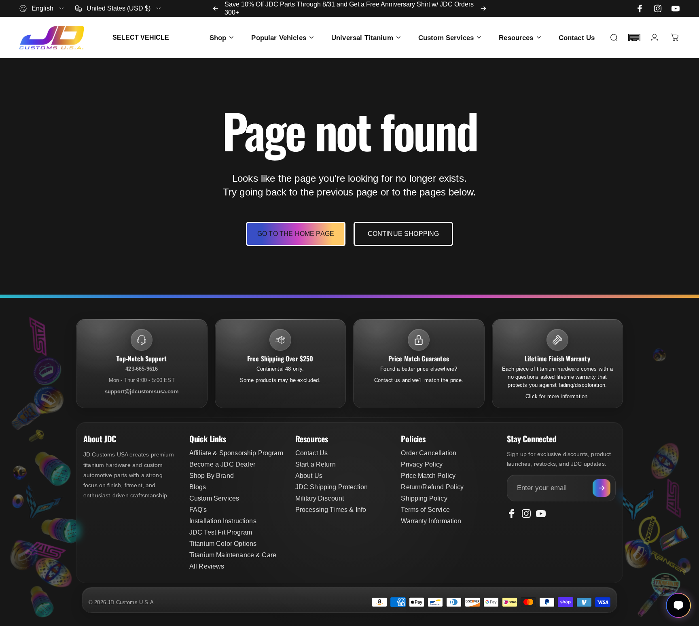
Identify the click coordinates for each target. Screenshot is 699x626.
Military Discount (319, 498)
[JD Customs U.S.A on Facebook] (640, 8)
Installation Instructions (222, 521)
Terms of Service (425, 509)
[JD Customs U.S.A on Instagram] (658, 8)
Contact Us (311, 453)
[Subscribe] (601, 488)
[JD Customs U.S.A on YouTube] (675, 8)
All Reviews (207, 566)
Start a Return (315, 464)
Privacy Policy (422, 464)
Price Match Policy (428, 475)
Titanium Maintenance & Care (232, 555)
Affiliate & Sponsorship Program (236, 453)
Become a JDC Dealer (222, 464)
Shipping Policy (424, 498)
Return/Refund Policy (432, 487)
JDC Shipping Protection (331, 487)
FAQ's (198, 509)
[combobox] (42, 8)
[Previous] (216, 8)
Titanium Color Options (223, 543)
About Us (308, 475)
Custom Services (214, 498)
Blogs (197, 487)
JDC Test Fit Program (220, 532)
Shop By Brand (211, 475)
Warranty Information (431, 521)
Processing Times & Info (330, 509)
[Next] (483, 8)
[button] (634, 38)
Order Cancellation (428, 453)
